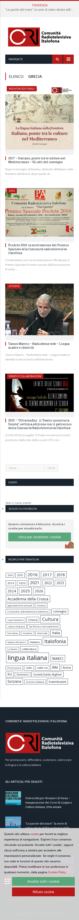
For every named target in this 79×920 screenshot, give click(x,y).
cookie (34, 834)
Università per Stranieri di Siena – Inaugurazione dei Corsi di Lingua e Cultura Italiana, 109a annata (48, 802)
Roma (67, 668)
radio (29, 668)
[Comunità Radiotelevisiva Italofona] (39, 36)
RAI (55, 667)
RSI (9, 674)
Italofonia (55, 641)
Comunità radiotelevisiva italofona (27, 611)
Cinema (41, 605)
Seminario (22, 674)
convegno (60, 611)
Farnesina (12, 633)
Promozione (14, 667)
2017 (47, 574)
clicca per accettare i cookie (39, 537)
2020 (22, 583)
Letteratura (29, 649)
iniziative (27, 633)
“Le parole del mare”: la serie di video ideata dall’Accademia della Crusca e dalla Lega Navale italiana (40, 10)
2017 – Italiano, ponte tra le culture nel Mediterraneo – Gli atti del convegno (37, 160)
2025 (25, 591)
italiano (35, 642)
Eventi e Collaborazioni (25, 376)
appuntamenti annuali (19, 605)
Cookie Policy (57, 872)
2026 (39, 591)
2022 (48, 583)
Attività (14, 286)
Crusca (32, 620)
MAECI (57, 658)
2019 (10, 583)
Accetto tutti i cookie (43, 881)
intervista (42, 633)
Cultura (50, 619)
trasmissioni (57, 681)
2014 (9, 575)
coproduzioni (15, 620)
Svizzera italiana (35, 681)
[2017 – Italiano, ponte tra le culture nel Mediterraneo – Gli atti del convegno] (39, 119)
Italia (56, 633)
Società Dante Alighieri (47, 674)
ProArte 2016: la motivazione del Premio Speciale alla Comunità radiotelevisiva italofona (38, 249)
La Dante (12, 649)
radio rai (42, 668)
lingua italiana (27, 657)
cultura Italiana (16, 626)
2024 (12, 591)
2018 (60, 574)
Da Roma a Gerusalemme (44, 626)
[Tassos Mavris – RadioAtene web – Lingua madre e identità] (39, 311)
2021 (34, 582)
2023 (60, 583)
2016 (12, 190)
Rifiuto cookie (43, 892)
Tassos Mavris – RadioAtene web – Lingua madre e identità (39, 345)
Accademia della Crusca (28, 598)
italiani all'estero (16, 642)
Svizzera (14, 681)
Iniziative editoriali (22, 88)
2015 (20, 575)
